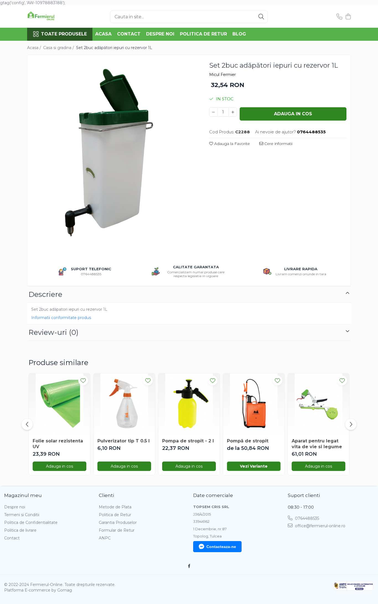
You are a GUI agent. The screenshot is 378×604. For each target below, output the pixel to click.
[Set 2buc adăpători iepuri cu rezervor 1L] (113, 156)
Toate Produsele (64, 34)
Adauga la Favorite (231, 143)
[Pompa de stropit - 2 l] (189, 404)
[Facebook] (189, 566)
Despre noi (160, 34)
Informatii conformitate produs (61, 317)
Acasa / (34, 47)
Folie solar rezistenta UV (58, 443)
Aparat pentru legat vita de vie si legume (317, 443)
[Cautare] (261, 17)
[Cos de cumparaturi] (348, 17)
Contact (129, 34)
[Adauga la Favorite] (83, 380)
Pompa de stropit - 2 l (188, 441)
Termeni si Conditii (21, 514)
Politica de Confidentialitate (31, 522)
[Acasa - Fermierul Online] (54, 17)
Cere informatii (277, 143)
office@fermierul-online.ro (319, 525)
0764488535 (306, 518)
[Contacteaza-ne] (339, 17)
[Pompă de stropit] (253, 404)
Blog (239, 34)
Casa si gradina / (59, 47)
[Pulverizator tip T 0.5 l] (124, 404)
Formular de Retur (116, 530)
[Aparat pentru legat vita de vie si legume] (318, 404)
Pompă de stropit (247, 441)
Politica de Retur (203, 34)
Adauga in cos (293, 113)
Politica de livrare (20, 530)
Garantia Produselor (118, 522)
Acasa (103, 34)
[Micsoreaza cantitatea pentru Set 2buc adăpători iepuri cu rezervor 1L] (213, 112)
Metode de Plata (115, 506)
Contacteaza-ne (221, 546)
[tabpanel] (113, 156)
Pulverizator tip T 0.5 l (123, 441)
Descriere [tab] (45, 294)
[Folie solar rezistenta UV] (59, 404)
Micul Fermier (222, 74)
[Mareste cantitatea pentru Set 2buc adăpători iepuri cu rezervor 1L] (233, 112)
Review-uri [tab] (54, 332)
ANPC (105, 538)
